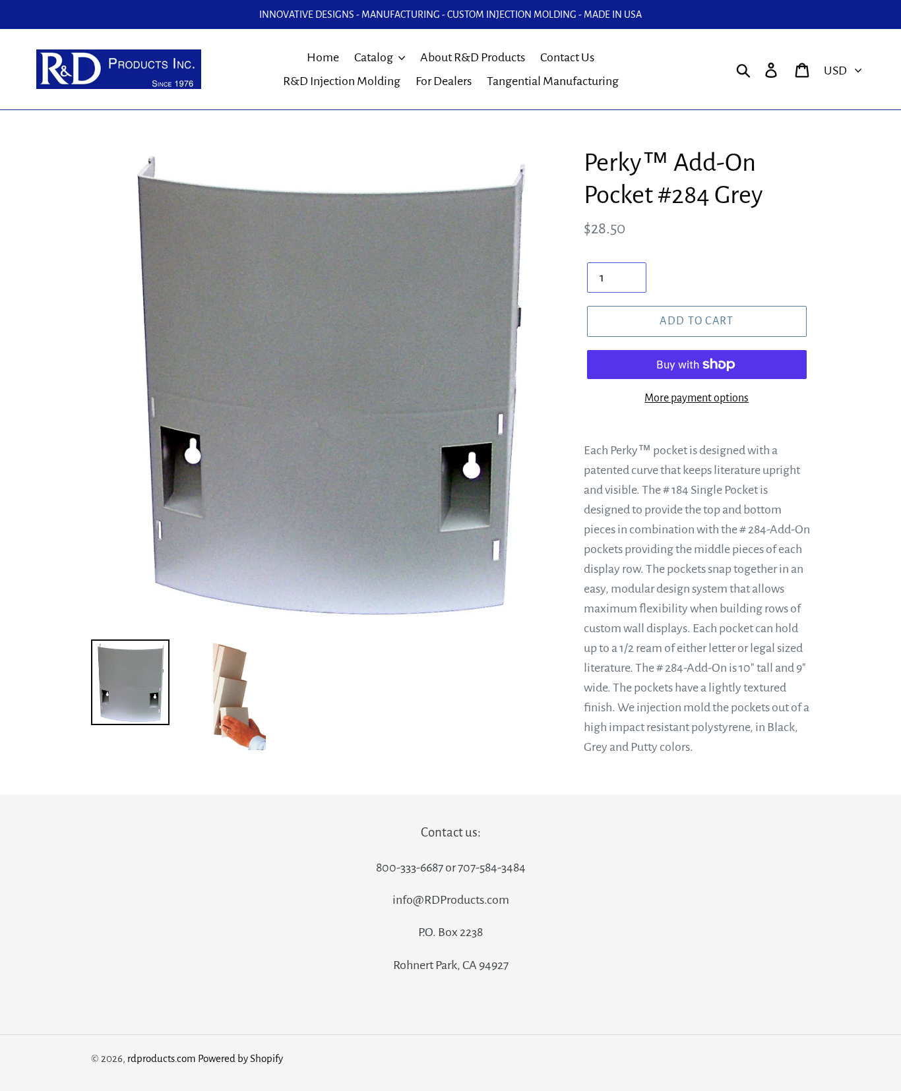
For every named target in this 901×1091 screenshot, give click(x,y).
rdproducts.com (161, 1058)
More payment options (696, 398)
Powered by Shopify (240, 1058)
